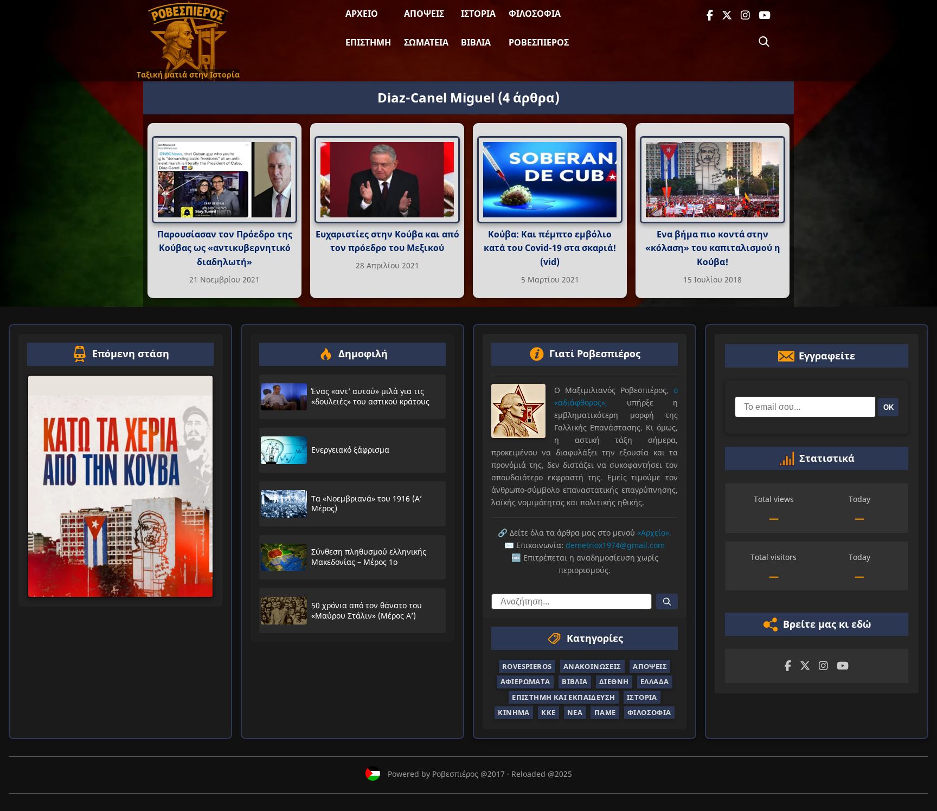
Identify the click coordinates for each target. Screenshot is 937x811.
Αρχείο (361, 14)
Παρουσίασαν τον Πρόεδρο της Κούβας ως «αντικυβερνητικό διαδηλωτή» (224, 248)
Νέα (574, 712)
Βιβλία (476, 42)
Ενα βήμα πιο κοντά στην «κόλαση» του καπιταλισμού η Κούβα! (712, 248)
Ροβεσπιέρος (539, 42)
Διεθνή (613, 682)
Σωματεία (426, 42)
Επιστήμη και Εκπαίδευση (563, 697)
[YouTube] (765, 15)
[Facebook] (710, 15)
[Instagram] (745, 15)
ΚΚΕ (548, 712)
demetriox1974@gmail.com (615, 545)
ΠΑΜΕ (605, 712)
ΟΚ (888, 407)
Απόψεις (424, 14)
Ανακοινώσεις (592, 666)
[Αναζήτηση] (764, 42)
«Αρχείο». (654, 532)
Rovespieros (526, 666)
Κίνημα (513, 712)
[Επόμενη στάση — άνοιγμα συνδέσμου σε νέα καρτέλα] (120, 486)
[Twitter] (727, 15)
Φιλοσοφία (535, 14)
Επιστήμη (368, 42)
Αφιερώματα (525, 682)
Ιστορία (478, 14)
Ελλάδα (654, 682)
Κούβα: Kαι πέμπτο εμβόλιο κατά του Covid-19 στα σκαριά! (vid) (550, 248)
